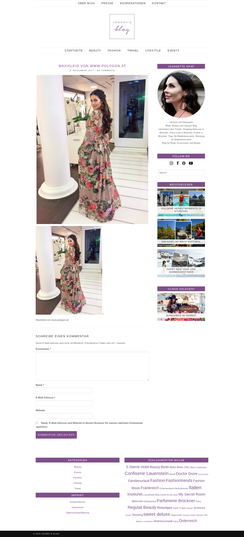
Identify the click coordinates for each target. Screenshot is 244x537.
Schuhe (128, 515)
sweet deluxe (156, 514)
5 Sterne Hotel (137, 467)
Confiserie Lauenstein (146, 473)
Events (173, 50)
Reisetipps (164, 507)
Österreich (188, 521)
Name (40, 385)
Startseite (74, 50)
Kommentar (43, 348)
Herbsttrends (181, 488)
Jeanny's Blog (50, 534)
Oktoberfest (150, 501)
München (137, 501)
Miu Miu (169, 495)
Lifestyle (153, 50)
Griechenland (167, 488)
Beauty (95, 50)
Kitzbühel (134, 494)
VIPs (206, 515)
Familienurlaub (139, 481)
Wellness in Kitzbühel (144, 521)
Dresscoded (203, 474)
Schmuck (199, 507)
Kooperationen (133, 3)
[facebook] (177, 163)
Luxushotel (149, 494)
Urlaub (192, 515)
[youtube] (191, 163)
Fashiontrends (179, 480)
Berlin (165, 467)
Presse (107, 3)
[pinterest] (184, 163)
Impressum (77, 507)
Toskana (185, 515)
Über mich (86, 3)
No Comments (106, 70)
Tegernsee (176, 515)
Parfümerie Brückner (176, 500)
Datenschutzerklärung (77, 512)
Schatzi (190, 508)
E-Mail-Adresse (45, 397)
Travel (133, 50)
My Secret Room (191, 494)
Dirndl (172, 474)
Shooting (137, 514)
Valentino (199, 515)
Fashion (114, 50)
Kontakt (159, 3)
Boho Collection (198, 467)
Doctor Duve (187, 473)
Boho (173, 467)
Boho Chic (183, 467)
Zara (175, 521)
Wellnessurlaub (163, 521)
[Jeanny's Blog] (122, 26)
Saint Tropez (179, 508)
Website (40, 410)
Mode (175, 495)
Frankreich (150, 488)
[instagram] (171, 163)
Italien (195, 487)
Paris (198, 501)
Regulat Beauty (142, 507)
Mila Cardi (160, 494)
